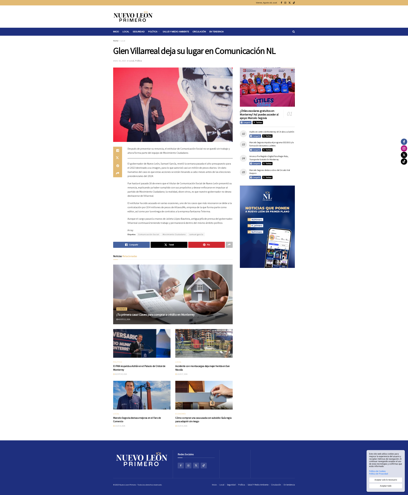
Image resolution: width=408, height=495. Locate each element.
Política (152, 31)
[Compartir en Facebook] (117, 150)
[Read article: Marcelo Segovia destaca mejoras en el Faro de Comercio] (142, 395)
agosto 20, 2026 (121, 374)
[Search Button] (293, 32)
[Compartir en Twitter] (117, 158)
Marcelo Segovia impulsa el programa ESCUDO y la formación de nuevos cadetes (271, 144)
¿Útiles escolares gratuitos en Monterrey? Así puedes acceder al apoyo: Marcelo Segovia (259, 114)
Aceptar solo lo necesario (386, 479)
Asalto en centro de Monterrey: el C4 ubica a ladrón (271, 131)
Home (115, 40)
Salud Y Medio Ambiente (176, 31)
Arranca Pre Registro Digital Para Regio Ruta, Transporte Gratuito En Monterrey (268, 158)
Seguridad (139, 31)
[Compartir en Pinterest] (117, 166)
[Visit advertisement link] (267, 227)
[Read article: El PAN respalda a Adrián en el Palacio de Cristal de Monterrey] (142, 343)
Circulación (199, 31)
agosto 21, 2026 (124, 319)
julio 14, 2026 (120, 426)
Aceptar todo (385, 485)
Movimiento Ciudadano (174, 234)
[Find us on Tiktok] (204, 465)
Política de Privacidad (378, 474)
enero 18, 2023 (119, 60)
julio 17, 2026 (182, 374)
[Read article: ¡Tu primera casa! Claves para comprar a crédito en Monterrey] (173, 294)
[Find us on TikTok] (294, 3)
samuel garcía (196, 234)
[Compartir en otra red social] (117, 173)
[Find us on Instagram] (285, 3)
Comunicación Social (148, 234)
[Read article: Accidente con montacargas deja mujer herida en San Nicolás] (204, 343)
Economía (121, 309)
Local (126, 31)
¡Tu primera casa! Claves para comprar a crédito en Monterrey (155, 314)
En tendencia (216, 31)
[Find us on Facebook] (281, 3)
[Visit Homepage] (133, 16)
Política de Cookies (377, 471)
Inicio (116, 31)
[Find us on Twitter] (289, 3)
